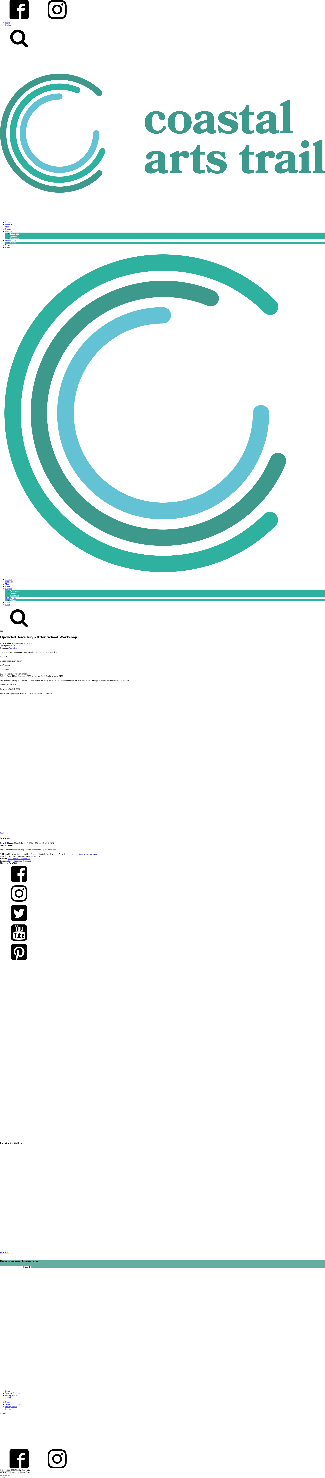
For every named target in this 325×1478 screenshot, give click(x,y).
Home (7, 1391)
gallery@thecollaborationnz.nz (18, 861)
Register (8, 25)
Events (8, 229)
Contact (8, 1398)
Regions (8, 231)
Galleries (8, 222)
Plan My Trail (10, 240)
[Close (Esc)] (9, 1475)
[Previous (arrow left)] (1, 1477)
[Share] (6, 1475)
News (7, 245)
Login (7, 23)
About (7, 247)
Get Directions (77, 854)
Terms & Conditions (13, 1393)
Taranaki (13, 236)
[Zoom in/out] (1, 1475)
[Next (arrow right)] (4, 1477)
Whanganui (14, 234)
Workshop (13, 648)
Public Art (9, 224)
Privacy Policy (11, 1395)
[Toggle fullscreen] (4, 1475)
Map (7, 227)
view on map (91, 854)
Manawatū (14, 238)
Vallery (13, 243)
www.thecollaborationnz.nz (19, 858)
